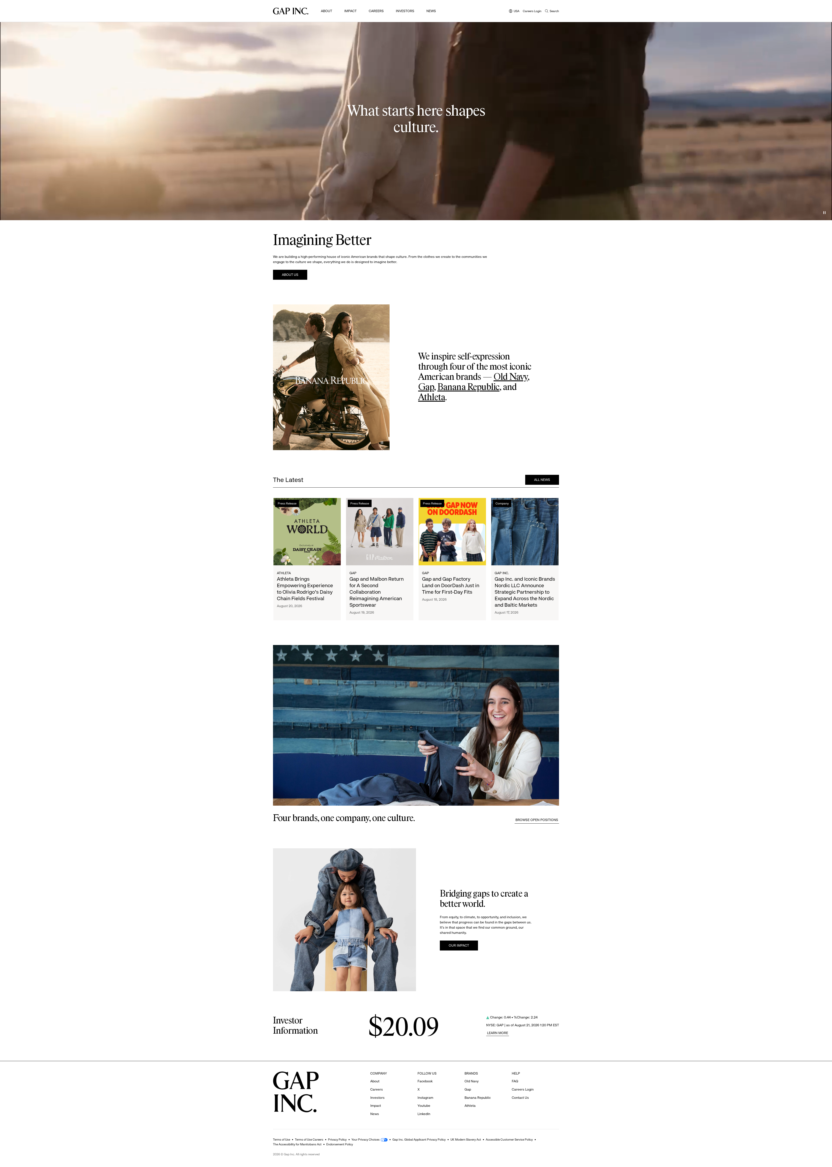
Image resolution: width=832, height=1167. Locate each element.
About (326, 11)
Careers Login (532, 11)
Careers (376, 11)
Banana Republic (468, 387)
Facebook (425, 1081)
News (431, 11)
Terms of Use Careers (309, 1139)
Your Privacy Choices (365, 1139)
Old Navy (511, 377)
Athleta (431, 397)
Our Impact (459, 945)
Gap (426, 387)
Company (502, 503)
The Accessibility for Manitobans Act (297, 1144)
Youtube (424, 1106)
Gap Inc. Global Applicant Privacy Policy (419, 1139)
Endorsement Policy (339, 1144)
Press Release (287, 503)
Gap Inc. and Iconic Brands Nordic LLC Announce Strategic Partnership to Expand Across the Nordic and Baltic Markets (525, 592)
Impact (350, 11)
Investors (405, 11)
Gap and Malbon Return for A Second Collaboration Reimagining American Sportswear (376, 592)
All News (542, 480)
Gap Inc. (502, 573)
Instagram (425, 1098)
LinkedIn (424, 1114)
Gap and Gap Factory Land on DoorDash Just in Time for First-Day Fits (450, 585)
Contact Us (520, 1098)
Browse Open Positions (536, 820)
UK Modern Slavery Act (465, 1139)
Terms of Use (281, 1139)
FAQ (515, 1081)
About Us (290, 275)
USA (514, 11)
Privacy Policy (337, 1139)
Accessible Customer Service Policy (509, 1139)
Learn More (497, 1033)
